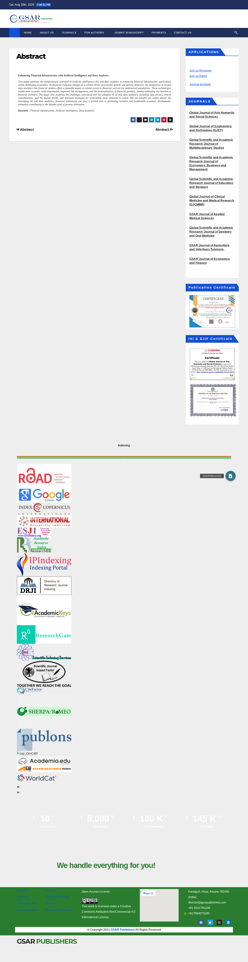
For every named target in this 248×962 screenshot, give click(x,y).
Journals (50, 890)
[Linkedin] (228, 922)
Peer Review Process (59, 909)
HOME (28, 32)
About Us (23, 890)
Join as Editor (198, 76)
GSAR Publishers (123, 929)
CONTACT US (182, 32)
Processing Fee (27, 903)
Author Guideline (28, 909)
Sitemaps (23, 896)
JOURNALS (69, 32)
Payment (51, 903)
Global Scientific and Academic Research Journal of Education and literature (211, 182)
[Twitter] (210, 922)
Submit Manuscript (57, 896)
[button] (236, 32)
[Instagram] (219, 922)
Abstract (162, 129)
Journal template (200, 84)
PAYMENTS (159, 32)
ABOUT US (47, 32)
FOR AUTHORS (94, 32)
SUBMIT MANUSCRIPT (129, 32)
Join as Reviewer (200, 70)
